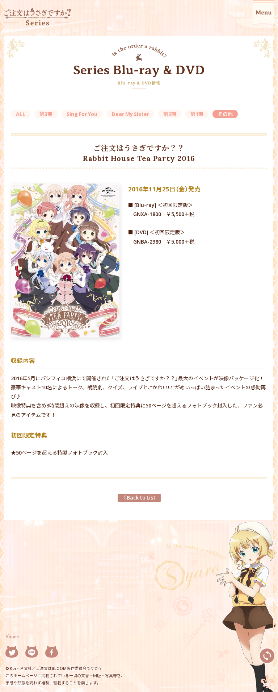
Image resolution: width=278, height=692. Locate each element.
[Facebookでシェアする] (51, 652)
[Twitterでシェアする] (11, 652)
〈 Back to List (139, 497)
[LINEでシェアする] (31, 652)
